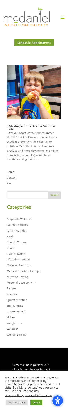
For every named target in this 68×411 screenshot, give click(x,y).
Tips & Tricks (15, 306)
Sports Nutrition (17, 300)
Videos (11, 317)
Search (54, 195)
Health (11, 248)
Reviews (12, 294)
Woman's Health (17, 334)
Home (10, 172)
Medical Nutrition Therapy (23, 271)
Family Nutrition (17, 230)
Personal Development (21, 282)
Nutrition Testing (17, 277)
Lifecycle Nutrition (18, 259)
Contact (11, 177)
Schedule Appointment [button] (34, 42)
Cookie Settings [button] (16, 402)
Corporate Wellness (19, 219)
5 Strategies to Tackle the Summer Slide (31, 127)
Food (10, 236)
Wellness (12, 329)
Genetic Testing (16, 242)
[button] (63, 17)
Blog (9, 183)
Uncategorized (16, 311)
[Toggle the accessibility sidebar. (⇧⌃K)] (57, 400)
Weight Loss (14, 323)
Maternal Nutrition (19, 265)
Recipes (12, 288)
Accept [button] (36, 402)
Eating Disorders (17, 224)
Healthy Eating (16, 253)
